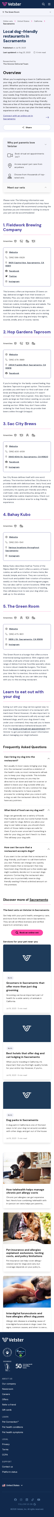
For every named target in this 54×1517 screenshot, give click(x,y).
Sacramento (38, 900)
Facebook (14, 271)
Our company (9, 1383)
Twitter (13, 276)
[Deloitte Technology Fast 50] (24, 1366)
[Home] (11, 4)
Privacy (6, 1444)
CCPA (5, 1454)
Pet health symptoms (12, 1432)
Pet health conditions (12, 1427)
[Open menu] (49, 4)
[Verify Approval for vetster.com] (20, 1352)
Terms (5, 1449)
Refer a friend (9, 1404)
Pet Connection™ (10, 1422)
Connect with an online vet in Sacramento (18, 117)
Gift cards (7, 1410)
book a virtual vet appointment (29, 728)
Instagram (14, 281)
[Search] (43, 4)
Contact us (7, 1466)
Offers (5, 1399)
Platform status (9, 1472)
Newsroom (7, 1389)
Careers (6, 1394)
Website (13, 252)
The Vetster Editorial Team (15, 64)
